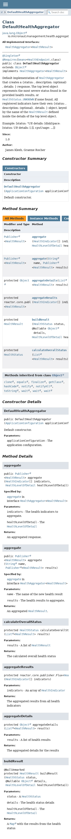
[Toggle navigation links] (5, 4)
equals (21, 382)
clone (8, 382)
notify (26, 386)
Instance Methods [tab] (44, 218)
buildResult (40, 319)
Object (19, 67)
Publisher (11, 236)
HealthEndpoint (39, 59)
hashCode (10, 386)
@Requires (9, 59)
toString (10, 390)
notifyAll (43, 386)
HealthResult (41, 47)
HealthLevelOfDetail (47, 245)
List (62, 280)
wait (24, 390)
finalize (37, 382)
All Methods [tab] (14, 218)
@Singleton (10, 55)
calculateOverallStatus (49, 350)
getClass (55, 382)
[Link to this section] (49, 158)
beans (22, 59)
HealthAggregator (18, 47)
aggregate (39, 236)
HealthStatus (43, 324)
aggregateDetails (44, 280)
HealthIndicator (45, 241)
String (52, 258)
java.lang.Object (13, 33)
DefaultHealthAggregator (25, 12)
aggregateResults (44, 297)
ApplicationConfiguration (24, 191)
